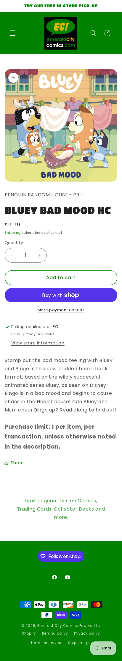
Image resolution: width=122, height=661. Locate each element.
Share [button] (17, 463)
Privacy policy (87, 633)
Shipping (13, 233)
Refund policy (55, 633)
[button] (12, 33)
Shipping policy (82, 643)
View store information (38, 343)
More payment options (61, 309)
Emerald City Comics (57, 625)
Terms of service (46, 643)
